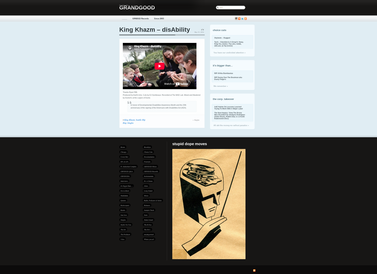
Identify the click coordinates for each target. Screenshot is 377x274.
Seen (145, 215)
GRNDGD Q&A (127, 171)
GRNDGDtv (125, 176)
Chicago (123, 152)
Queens (123, 200)
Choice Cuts (148, 152)
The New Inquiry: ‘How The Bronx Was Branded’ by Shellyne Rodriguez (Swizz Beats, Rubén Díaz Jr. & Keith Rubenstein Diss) (229, 115)
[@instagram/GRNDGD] (236, 18)
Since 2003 (159, 18)
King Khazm (129, 119)
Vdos (122, 239)
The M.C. (147, 229)
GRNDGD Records (140, 18)
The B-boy (148, 224)
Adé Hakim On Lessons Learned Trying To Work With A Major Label (228, 108)
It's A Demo (148, 181)
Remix (123, 210)
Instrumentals (148, 176)
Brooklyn (147, 147)
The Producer (125, 234)
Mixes (146, 195)
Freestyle (147, 161)
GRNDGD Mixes (150, 166)
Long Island (148, 191)
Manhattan (124, 195)
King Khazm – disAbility (154, 29)
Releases (147, 205)
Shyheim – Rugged (222, 38)
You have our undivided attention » (229, 53)
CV (202, 29)
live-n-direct (125, 191)
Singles (130, 123)
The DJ (123, 229)
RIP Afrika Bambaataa (223, 73)
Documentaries (149, 157)
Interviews (124, 181)
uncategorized (149, 234)
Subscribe (245, 18)
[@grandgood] (242, 18)
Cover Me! (124, 157)
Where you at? (149, 239)
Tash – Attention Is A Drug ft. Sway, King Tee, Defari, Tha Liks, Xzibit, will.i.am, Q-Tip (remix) (228, 44)
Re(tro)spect (125, 205)
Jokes (146, 186)
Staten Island (148, 220)
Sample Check (149, 210)
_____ (124, 18)
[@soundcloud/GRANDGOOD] (239, 18)
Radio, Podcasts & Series (153, 200)
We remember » (221, 86)
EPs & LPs (124, 161)
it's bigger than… (127, 186)
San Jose (124, 215)
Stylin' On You (126, 224)
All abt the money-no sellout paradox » (231, 125)
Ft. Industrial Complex (128, 166)
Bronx (123, 147)
